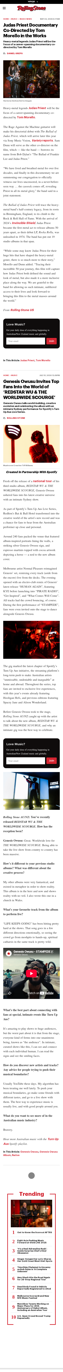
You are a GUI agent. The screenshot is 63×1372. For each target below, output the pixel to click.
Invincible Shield (23, 223)
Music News (26, 19)
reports (42, 140)
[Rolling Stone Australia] (31, 9)
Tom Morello (26, 117)
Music (14, 19)
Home (6, 19)
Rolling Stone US (22, 310)
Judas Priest (37, 108)
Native (16, 1155)
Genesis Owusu (29, 1152)
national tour (42, 481)
